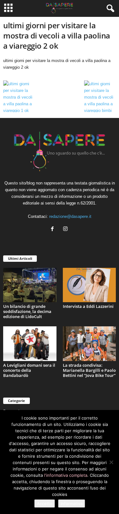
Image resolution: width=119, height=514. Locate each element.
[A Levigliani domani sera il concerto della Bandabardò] (29, 343)
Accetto (44, 503)
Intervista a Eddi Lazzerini (88, 306)
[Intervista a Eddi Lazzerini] (89, 285)
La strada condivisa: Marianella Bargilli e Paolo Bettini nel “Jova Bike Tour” (89, 370)
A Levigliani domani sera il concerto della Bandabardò (29, 370)
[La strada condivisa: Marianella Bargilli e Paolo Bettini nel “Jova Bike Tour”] (89, 343)
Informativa (72, 503)
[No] (111, 462)
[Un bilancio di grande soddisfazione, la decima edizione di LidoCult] (29, 285)
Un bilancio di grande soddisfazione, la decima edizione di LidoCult (27, 311)
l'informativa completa (65, 475)
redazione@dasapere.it (70, 216)
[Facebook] (53, 229)
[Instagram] (66, 229)
